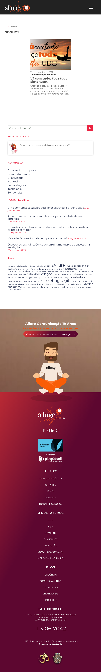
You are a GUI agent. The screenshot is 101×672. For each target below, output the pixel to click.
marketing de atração (15, 281)
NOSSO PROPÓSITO (50, 478)
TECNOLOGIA (50, 587)
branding (26, 269)
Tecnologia (15, 188)
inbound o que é (36, 278)
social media (42, 287)
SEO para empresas (29, 287)
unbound (89, 287)
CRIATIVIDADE (50, 593)
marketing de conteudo (31, 281)
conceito (31, 271)
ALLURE (50, 471)
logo (67, 277)
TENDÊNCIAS (50, 575)
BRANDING (50, 533)
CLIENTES (50, 485)
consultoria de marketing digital (47, 271)
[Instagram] (48, 430)
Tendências (50, 75)
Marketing (14, 181)
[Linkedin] (52, 430)
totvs (83, 287)
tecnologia (54, 287)
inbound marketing (19, 277)
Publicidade (69, 284)
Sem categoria (17, 185)
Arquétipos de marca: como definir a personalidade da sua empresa (45, 217)
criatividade (33, 274)
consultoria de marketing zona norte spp (73, 271)
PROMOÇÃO (50, 545)
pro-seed (32, 284)
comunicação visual (17, 271)
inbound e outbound (85, 274)
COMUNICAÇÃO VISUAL (50, 552)
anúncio (69, 266)
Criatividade (37, 75)
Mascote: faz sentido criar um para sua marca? (37, 238)
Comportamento (19, 174)
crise (55, 274)
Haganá (72, 274)
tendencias (65, 287)
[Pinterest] (57, 430)
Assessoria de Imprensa (23, 170)
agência (49, 266)
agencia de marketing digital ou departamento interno (26, 266)
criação (46, 274)
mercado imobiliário (83, 281)
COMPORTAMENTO (50, 581)
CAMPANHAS (50, 539)
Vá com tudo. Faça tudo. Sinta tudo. (49, 80)
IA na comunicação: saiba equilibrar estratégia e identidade (46, 207)
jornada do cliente (53, 277)
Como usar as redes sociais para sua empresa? (44, 145)
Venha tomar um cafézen (50, 334)
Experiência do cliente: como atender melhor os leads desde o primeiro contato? (48, 228)
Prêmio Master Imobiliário (50, 284)
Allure (59, 265)
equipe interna (63, 274)
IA (77, 274)
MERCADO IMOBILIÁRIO (50, 558)
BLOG (50, 491)
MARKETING (50, 600)
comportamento (70, 268)
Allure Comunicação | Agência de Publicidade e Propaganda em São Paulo (17, 7)
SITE (50, 520)
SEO (20, 287)
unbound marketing (14, 289)
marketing (78, 277)
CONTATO (50, 497)
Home (7, 26)
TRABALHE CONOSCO (50, 504)
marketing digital (56, 280)
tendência (76, 287)
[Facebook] (44, 430)
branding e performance (46, 269)
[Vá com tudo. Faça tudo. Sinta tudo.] (50, 54)
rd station (80, 284)
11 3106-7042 (50, 628)
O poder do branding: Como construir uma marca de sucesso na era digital (49, 246)
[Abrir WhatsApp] (7, 665)
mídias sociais (14, 284)
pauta (24, 284)
